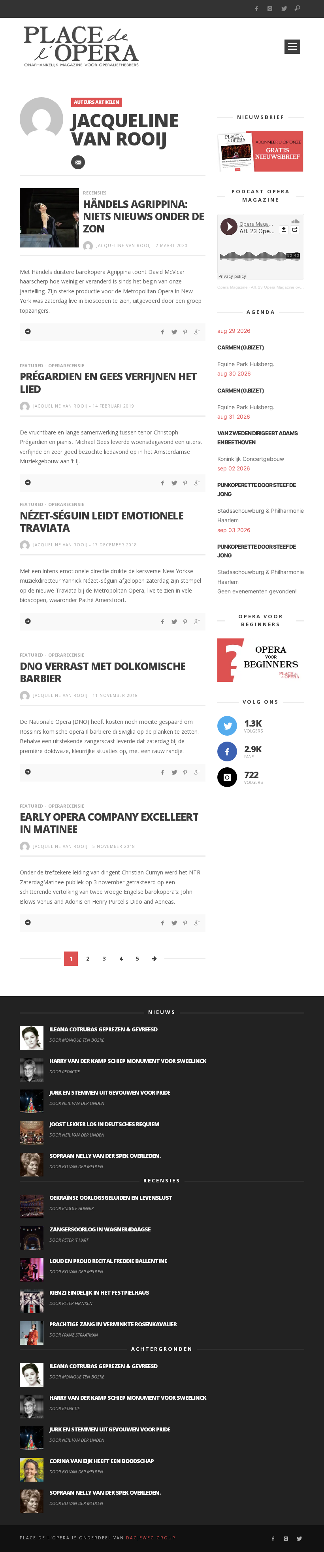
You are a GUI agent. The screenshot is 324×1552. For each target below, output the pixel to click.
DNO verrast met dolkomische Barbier (102, 672)
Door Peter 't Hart (68, 1240)
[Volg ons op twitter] (227, 726)
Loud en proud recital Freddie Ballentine (108, 1261)
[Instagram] (270, 9)
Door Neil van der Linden (76, 1103)
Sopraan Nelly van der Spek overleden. (104, 1155)
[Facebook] (256, 9)
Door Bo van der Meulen (76, 1166)
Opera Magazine (232, 287)
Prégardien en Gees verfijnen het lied (108, 382)
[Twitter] (284, 9)
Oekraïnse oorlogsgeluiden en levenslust (110, 1197)
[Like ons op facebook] (227, 751)
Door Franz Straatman (73, 1335)
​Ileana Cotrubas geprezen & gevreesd (103, 1029)
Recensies (95, 193)
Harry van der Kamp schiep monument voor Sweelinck (127, 1061)
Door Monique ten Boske (76, 1040)
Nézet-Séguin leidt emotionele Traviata (101, 521)
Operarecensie (66, 365)
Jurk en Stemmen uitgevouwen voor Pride (109, 1092)
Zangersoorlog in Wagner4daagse (100, 1229)
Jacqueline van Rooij (123, 245)
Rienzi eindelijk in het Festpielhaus (99, 1292)
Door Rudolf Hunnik (71, 1208)
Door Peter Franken (70, 1303)
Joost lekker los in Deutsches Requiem (104, 1124)
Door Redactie (64, 1071)
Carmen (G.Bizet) (240, 347)
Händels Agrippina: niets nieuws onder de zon (143, 216)
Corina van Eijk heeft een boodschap (101, 1461)
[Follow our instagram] (227, 777)
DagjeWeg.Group (150, 1538)
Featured (31, 365)
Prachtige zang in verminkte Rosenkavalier (113, 1324)
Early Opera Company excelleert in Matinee (109, 823)
